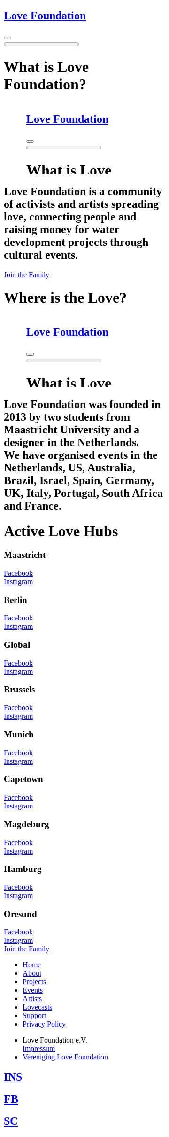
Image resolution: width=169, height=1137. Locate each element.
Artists (32, 999)
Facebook (18, 573)
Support (34, 1015)
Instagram (18, 582)
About (32, 973)
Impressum (39, 1048)
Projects (34, 982)
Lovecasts (37, 1007)
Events (33, 990)
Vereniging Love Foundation (65, 1057)
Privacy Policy (44, 1024)
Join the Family (26, 275)
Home (32, 965)
